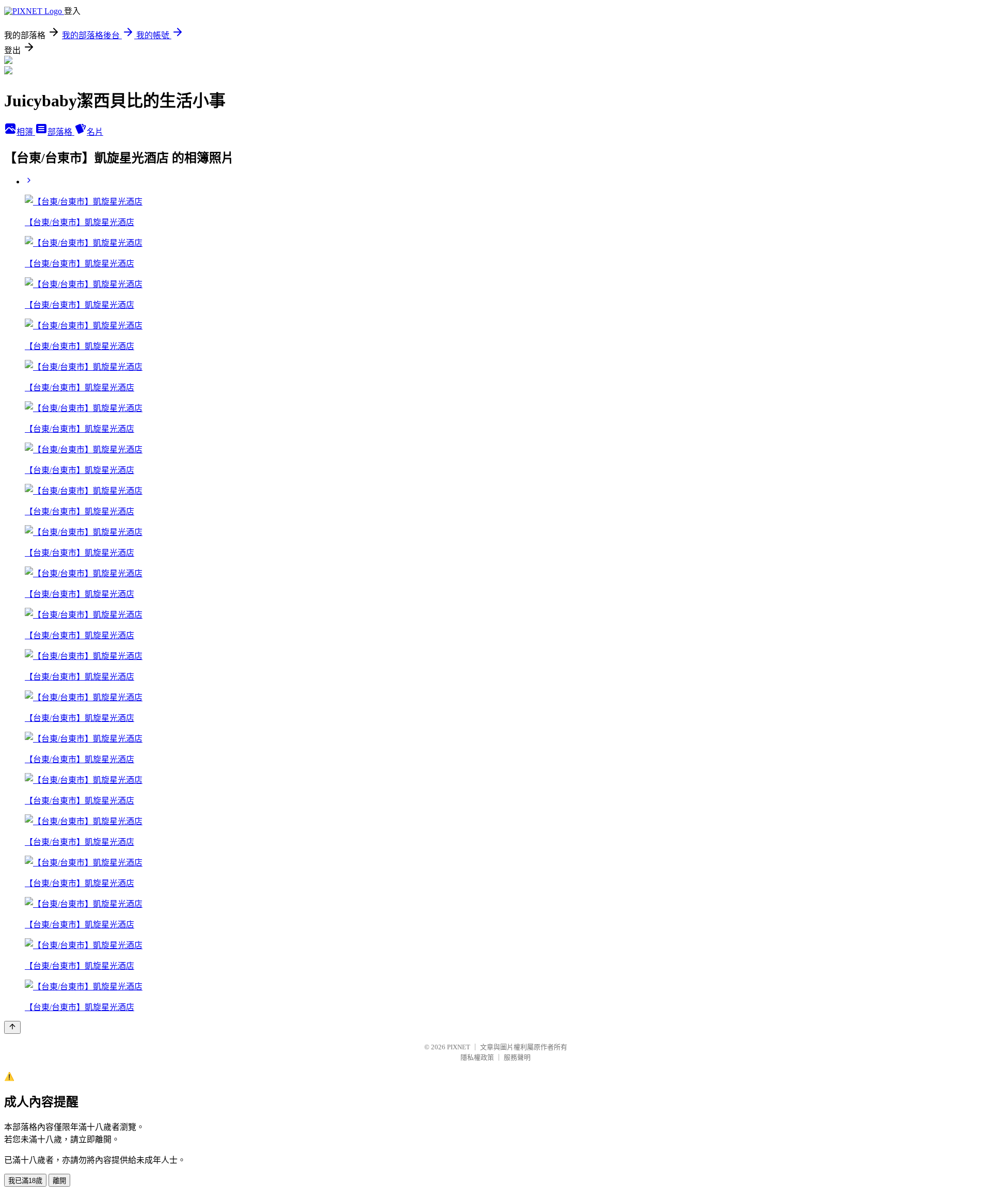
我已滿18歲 (25, 1181)
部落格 (60, 132)
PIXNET (458, 1047)
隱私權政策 (477, 1057)
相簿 (26, 132)
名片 (95, 132)
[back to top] (12, 1027)
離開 (59, 1181)
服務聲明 (517, 1057)
